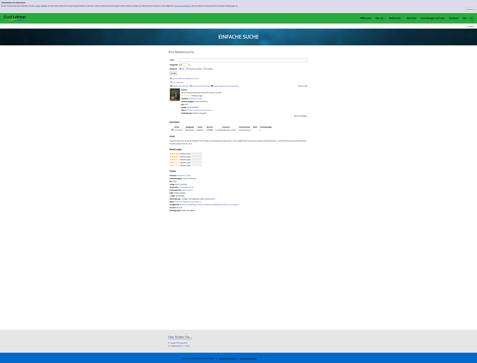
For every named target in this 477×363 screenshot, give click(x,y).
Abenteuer (184, 204)
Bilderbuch (193, 204)
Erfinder (200, 204)
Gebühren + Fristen (183, 346)
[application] (380, 18)
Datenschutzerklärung (182, 6)
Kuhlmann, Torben (196, 98)
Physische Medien (195, 69)
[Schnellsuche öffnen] (471, 18)
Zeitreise (236, 204)
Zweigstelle (174, 65)
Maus (226, 204)
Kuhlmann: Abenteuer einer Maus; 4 (199, 110)
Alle (183, 69)
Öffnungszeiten (181, 343)
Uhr (230, 204)
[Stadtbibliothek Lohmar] (14, 18)
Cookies (37, 6)
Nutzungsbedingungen (248, 358)
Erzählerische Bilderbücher (213, 204)
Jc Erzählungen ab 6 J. (186, 187)
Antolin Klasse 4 (187, 190)
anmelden (470, 26)
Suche (172, 60)
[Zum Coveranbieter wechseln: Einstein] (175, 94)
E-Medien (209, 69)
